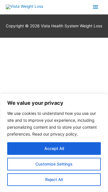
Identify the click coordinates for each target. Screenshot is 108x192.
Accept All (54, 148)
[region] (54, 143)
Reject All (54, 179)
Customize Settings (54, 163)
